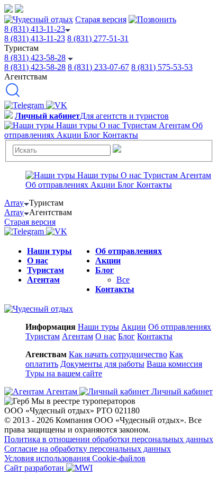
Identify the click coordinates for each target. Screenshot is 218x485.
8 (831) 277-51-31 (98, 38)
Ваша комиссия (174, 363)
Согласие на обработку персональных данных (87, 448)
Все (123, 279)
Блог (104, 270)
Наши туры (49, 250)
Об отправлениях (128, 250)
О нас (37, 260)
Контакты (114, 289)
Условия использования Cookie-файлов (75, 458)
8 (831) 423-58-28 (35, 57)
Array (14, 202)
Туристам (45, 270)
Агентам (43, 279)
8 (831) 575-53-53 (162, 67)
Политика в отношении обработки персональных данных (108, 439)
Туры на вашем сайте (63, 373)
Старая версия (100, 19)
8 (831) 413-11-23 (34, 28)
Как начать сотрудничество (118, 354)
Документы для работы (102, 363)
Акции (108, 260)
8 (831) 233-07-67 (98, 67)
